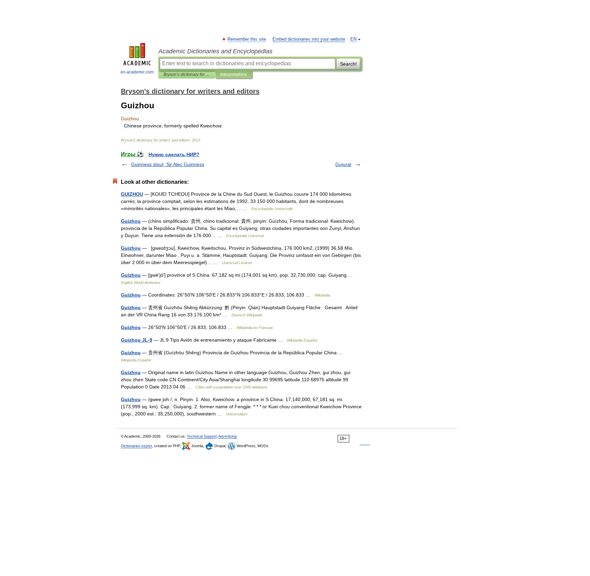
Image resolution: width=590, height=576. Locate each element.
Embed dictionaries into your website (308, 39)
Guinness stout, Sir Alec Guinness (167, 164)
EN (353, 39)
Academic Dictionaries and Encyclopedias (215, 51)
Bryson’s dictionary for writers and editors (187, 74)
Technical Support (201, 436)
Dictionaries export (136, 446)
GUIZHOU (132, 194)
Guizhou (131, 221)
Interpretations (233, 74)
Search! (348, 64)
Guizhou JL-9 (136, 340)
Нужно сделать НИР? (174, 154)
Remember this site (247, 39)
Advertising (227, 436)
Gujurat (343, 164)
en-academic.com (137, 72)
